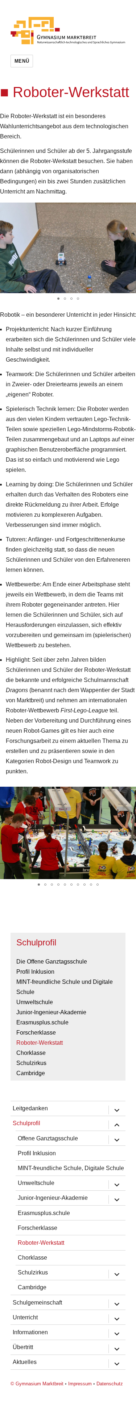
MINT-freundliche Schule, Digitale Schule (71, 1168)
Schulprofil (36, 942)
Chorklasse (31, 1053)
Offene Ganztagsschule (48, 1138)
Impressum (80, 1383)
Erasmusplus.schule (42, 1022)
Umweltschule (34, 1002)
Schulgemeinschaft (37, 1302)
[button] (58, 298)
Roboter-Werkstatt (39, 1043)
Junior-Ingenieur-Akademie (51, 1012)
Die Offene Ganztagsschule (51, 961)
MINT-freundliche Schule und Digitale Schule (64, 987)
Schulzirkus (31, 1063)
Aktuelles (25, 1362)
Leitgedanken (30, 1108)
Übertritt (23, 1347)
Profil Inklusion (35, 972)
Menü (22, 61)
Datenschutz (109, 1383)
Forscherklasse (36, 1032)
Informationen (30, 1332)
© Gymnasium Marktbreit (37, 1383)
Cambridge (30, 1073)
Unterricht (25, 1317)
